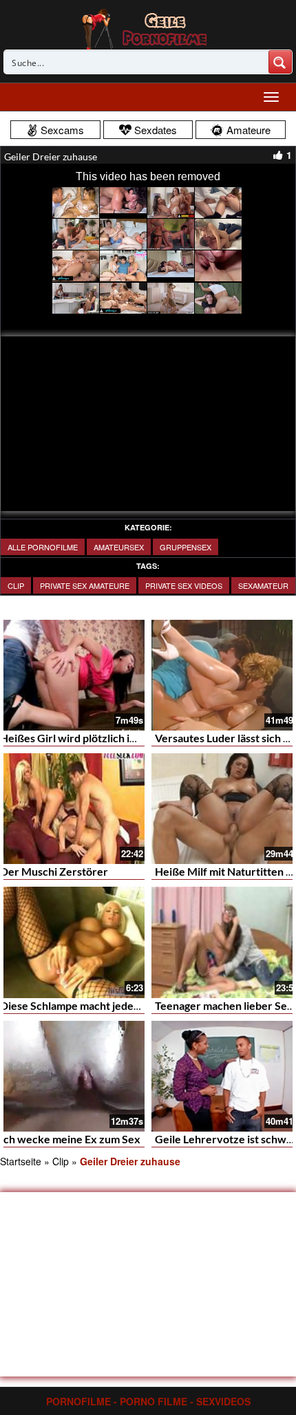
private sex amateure (84, 585)
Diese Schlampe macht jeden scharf (86, 1005)
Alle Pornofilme (43, 546)
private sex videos (183, 585)
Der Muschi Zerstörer (54, 871)
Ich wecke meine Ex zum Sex (70, 1138)
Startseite (20, 1161)
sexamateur (263, 585)
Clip (16, 585)
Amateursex (119, 546)
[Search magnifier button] (280, 62)
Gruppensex (185, 546)
